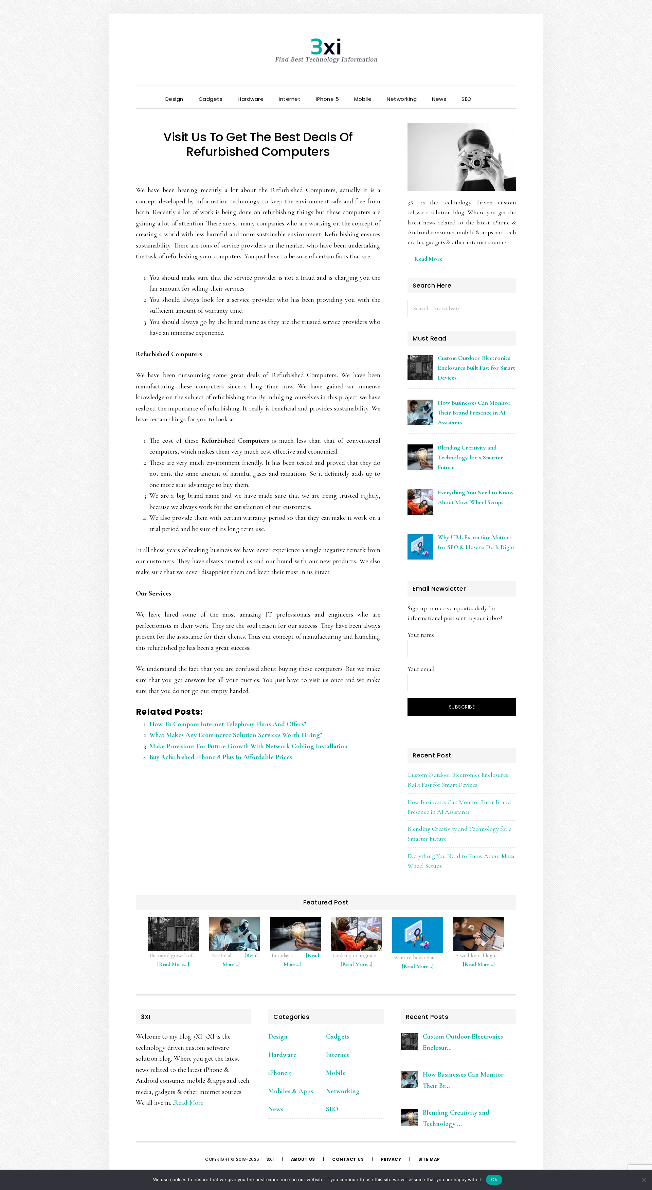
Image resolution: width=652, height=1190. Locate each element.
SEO (332, 1109)
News (275, 1109)
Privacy (391, 1159)
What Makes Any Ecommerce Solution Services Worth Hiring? (235, 735)
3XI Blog (326, 51)
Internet (337, 1055)
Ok (494, 1179)
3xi (270, 1159)
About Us (303, 1159)
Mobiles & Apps (290, 1091)
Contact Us (348, 1159)
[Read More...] (176, 967)
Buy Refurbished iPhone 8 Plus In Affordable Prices (220, 757)
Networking (343, 1091)
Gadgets (337, 1036)
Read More (428, 258)
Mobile (336, 1073)
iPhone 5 (280, 1073)
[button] (487, 93)
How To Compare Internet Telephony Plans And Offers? (227, 724)
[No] (643, 1179)
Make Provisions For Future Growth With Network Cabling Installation (248, 746)
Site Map (429, 1159)
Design (278, 1036)
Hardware (282, 1055)
